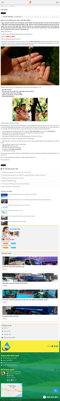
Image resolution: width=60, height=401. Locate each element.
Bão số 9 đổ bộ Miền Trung (9, 181)
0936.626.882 (9, 239)
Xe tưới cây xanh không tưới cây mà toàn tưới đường (15, 183)
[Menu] (3, 2)
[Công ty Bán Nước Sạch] (30, 2)
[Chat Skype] (5, 243)
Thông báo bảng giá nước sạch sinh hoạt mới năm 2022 (16, 172)
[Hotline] (57, 2)
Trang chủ (4, 6)
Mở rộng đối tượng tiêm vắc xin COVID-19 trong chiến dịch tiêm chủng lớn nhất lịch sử (24, 175)
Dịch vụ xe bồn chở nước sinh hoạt (11, 186)
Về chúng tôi (12, 6)
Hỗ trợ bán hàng (6, 241)
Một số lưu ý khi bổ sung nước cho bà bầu (13, 178)
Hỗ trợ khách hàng (6, 245)
